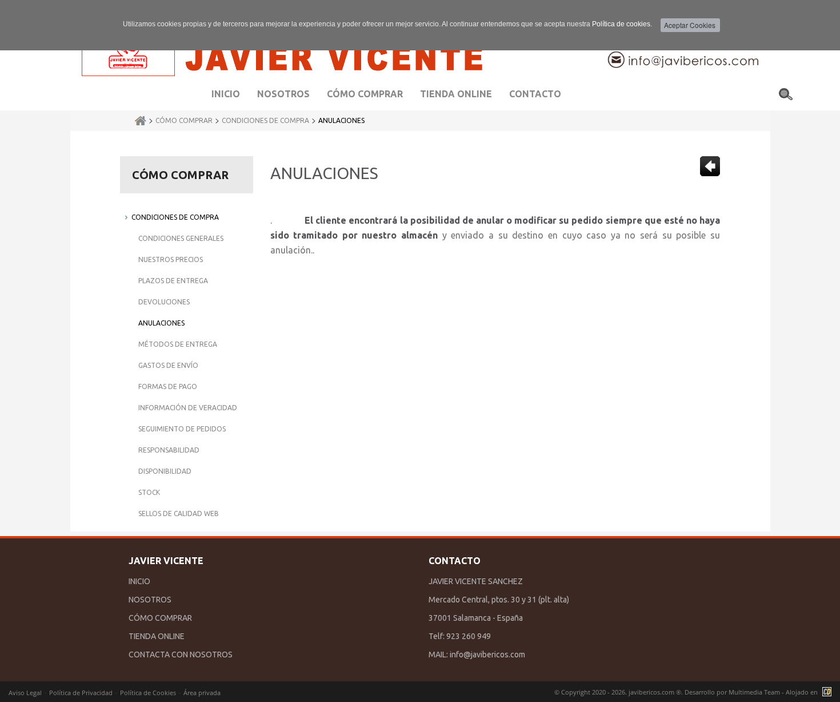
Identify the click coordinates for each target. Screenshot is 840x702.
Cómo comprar (365, 94)
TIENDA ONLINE (157, 636)
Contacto (535, 94)
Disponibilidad (164, 471)
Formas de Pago (167, 386)
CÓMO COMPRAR (160, 617)
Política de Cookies (148, 692)
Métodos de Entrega (177, 344)
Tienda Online (456, 94)
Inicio (225, 94)
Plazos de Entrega (173, 280)
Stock (149, 492)
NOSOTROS (150, 599)
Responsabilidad (168, 450)
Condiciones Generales (180, 238)
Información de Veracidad (187, 407)
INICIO (139, 581)
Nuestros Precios (170, 259)
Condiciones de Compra (265, 120)
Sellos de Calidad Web (178, 513)
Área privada (202, 692)
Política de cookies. (622, 24)
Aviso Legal (25, 692)
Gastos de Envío (168, 365)
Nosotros (283, 94)
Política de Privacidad (81, 692)
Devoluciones (164, 302)
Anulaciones (341, 120)
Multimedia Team (754, 692)
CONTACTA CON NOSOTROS (181, 654)
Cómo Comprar (184, 120)
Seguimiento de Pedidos (182, 429)
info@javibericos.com (487, 654)
